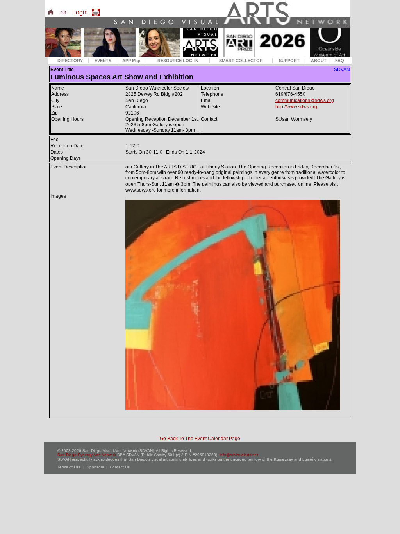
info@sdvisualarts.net (239, 455)
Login (80, 12)
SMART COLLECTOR (241, 60)
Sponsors (95, 467)
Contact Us (120, 467)
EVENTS (103, 60)
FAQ (339, 60)
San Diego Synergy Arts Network (87, 455)
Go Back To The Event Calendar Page (200, 438)
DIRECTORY (70, 60)
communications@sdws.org (304, 100)
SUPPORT (289, 60)
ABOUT (319, 60)
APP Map (131, 60)
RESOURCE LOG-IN (177, 60)
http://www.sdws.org (296, 106)
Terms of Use (69, 467)
